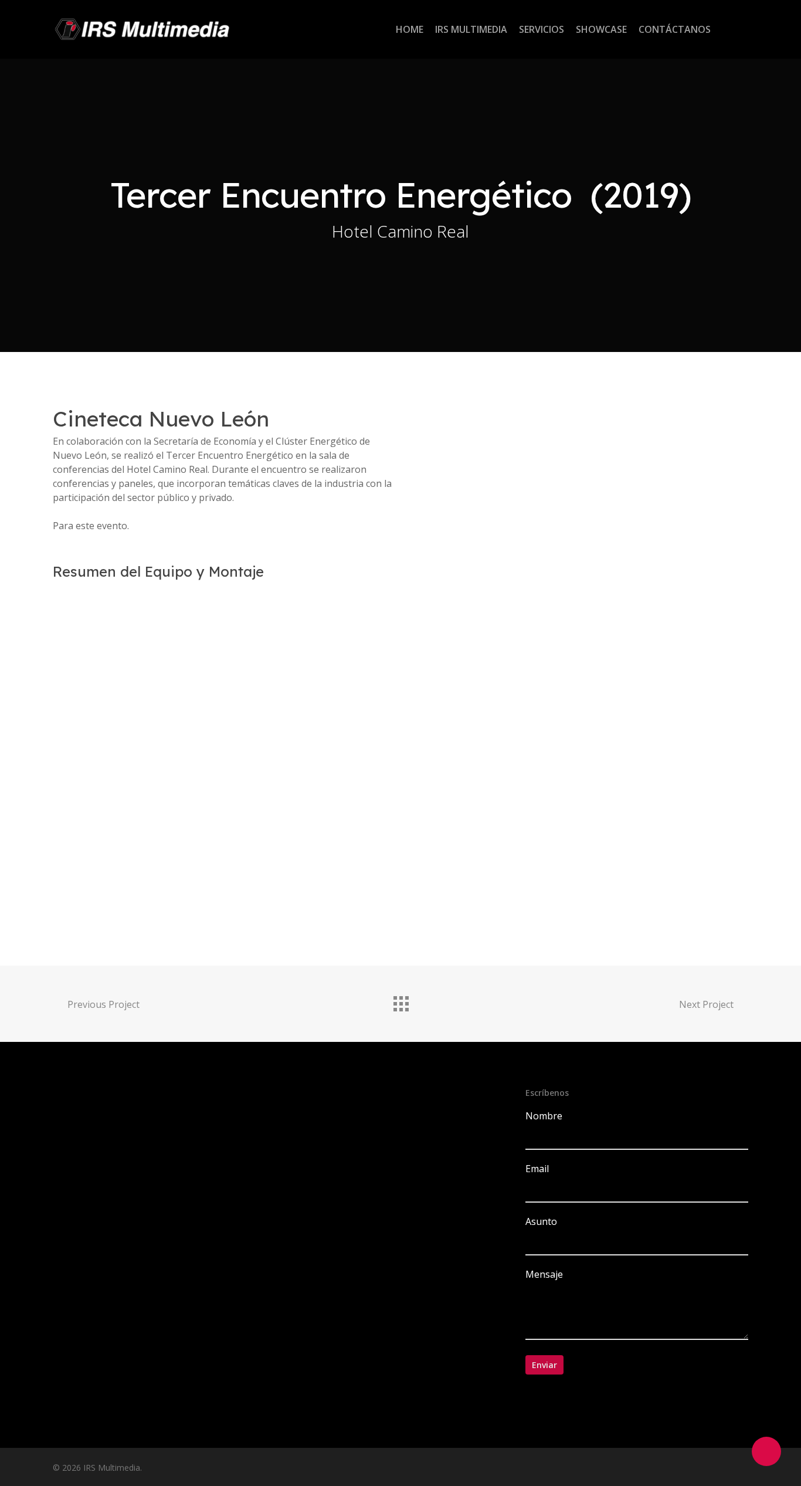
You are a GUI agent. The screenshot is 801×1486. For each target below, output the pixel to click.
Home (409, 29)
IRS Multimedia (471, 29)
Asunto (541, 1221)
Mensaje (544, 1274)
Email (537, 1168)
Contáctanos (675, 29)
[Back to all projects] (400, 1001)
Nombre (543, 1115)
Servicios (541, 29)
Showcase (601, 29)
